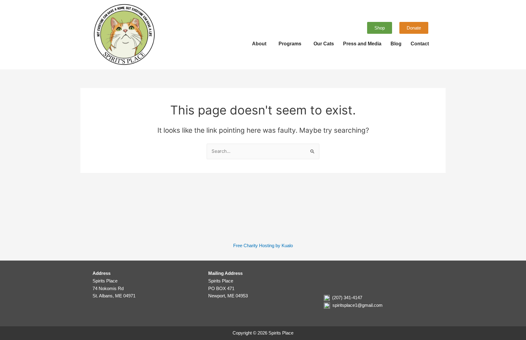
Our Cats (324, 43)
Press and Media (362, 43)
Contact (420, 43)
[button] (260, 44)
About (259, 43)
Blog (396, 43)
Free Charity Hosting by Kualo (263, 245)
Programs (290, 43)
